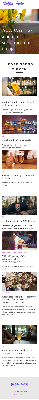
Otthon (6, 292)
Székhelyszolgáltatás (14, 252)
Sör (4, 26)
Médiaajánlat (19, 395)
